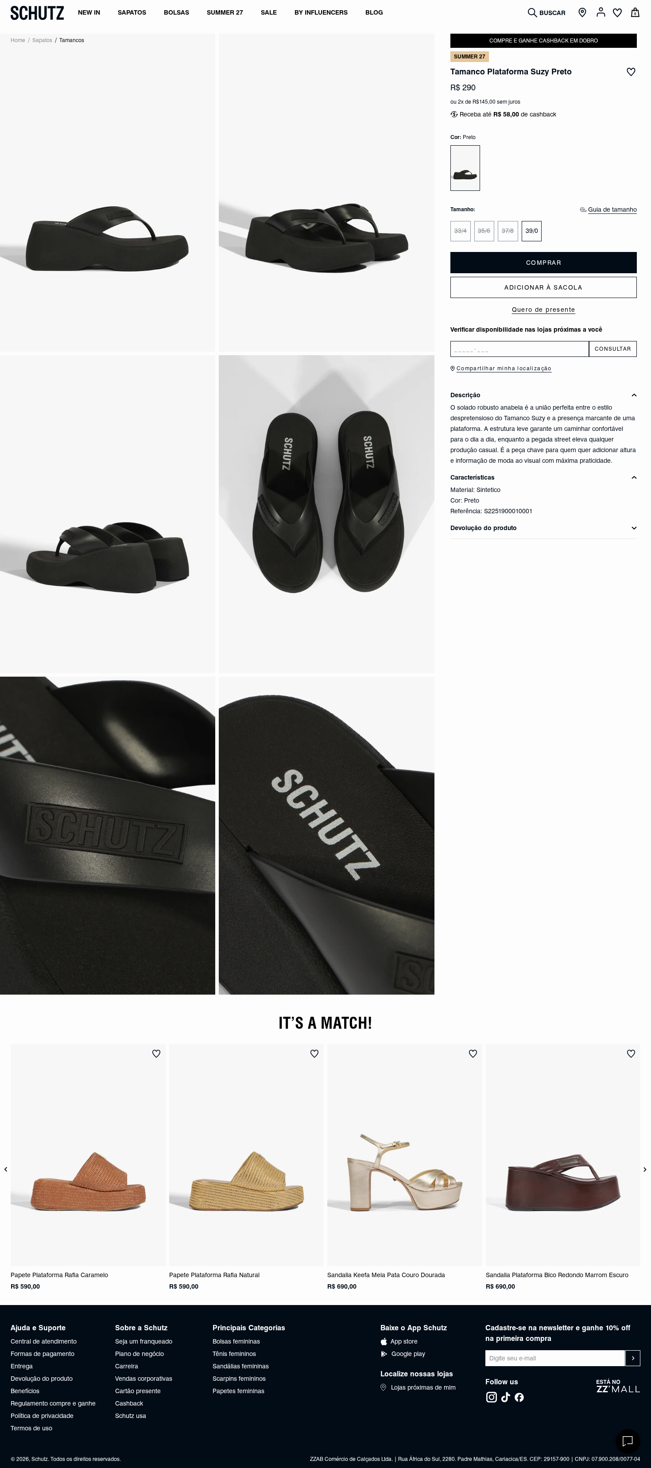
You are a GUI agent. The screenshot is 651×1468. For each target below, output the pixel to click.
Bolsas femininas (236, 1341)
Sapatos (42, 40)
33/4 (460, 230)
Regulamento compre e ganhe (53, 1403)
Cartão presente (138, 1390)
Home (18, 40)
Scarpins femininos (239, 1378)
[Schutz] (37, 13)
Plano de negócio (139, 1353)
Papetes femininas (238, 1390)
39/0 (532, 230)
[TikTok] (506, 1397)
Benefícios (25, 1390)
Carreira (126, 1366)
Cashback (129, 1403)
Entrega (22, 1366)
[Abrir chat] (628, 1441)
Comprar (544, 262)
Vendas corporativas (143, 1378)
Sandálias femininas (241, 1366)
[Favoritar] (631, 71)
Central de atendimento (44, 1341)
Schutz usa (130, 1415)
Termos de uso (31, 1428)
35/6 (484, 230)
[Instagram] (491, 1397)
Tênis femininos (234, 1353)
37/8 (508, 230)
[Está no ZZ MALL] (618, 1391)
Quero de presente (544, 309)
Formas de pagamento (42, 1353)
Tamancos (71, 40)
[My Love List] (617, 13)
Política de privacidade (42, 1415)
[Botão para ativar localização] (583, 13)
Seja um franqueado (143, 1341)
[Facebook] (519, 1397)
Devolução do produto (42, 1378)
